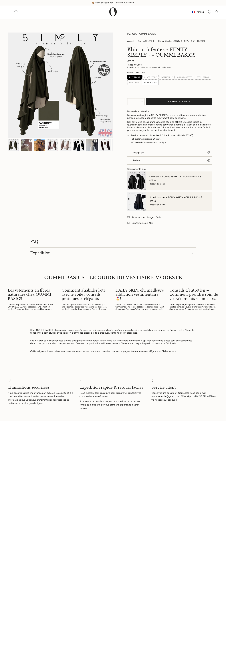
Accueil (130, 41)
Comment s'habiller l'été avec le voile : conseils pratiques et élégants (84, 294)
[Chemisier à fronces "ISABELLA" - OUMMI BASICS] (136, 180)
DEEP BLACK (134, 77)
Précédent (8, 85)
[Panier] (216, 11)
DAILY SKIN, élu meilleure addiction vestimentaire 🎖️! (139, 294)
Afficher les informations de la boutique (148, 142)
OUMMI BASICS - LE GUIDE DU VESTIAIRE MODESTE (113, 277)
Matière (136, 160)
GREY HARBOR (203, 77)
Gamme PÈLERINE (146, 41)
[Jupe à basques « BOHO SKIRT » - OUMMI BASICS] (136, 201)
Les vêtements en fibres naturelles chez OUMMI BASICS (29, 294)
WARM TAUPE (167, 77)
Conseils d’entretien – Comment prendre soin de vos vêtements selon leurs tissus (193, 294)
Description (138, 152)
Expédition (40, 253)
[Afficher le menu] (9, 11)
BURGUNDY (134, 83)
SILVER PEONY (150, 77)
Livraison (131, 67)
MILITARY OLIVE (150, 83)
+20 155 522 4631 (203, 396)
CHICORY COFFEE (184, 77)
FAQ (34, 242)
